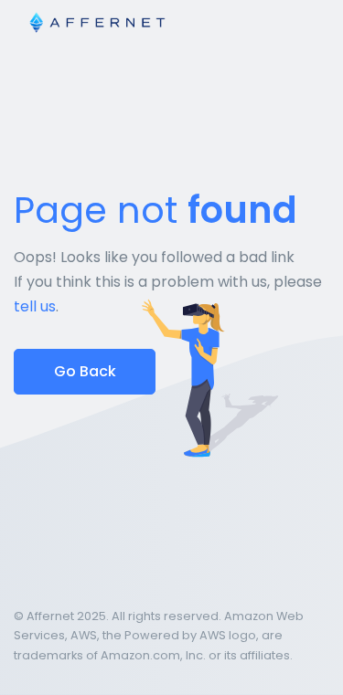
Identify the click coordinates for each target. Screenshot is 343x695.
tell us (35, 306)
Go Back (85, 371)
